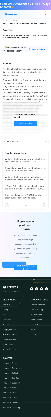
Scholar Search (36, 320)
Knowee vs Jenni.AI (10, 388)
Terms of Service (9, 349)
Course (33, 334)
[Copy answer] (46, 141)
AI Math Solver (36, 315)
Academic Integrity (10, 334)
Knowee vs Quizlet (10, 398)
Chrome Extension (38, 305)
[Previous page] (7, 205)
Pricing (5, 310)
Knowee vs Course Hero (12, 368)
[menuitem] (46, 14)
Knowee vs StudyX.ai (11, 378)
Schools (6, 325)
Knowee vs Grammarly (11, 408)
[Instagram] (36, 288)
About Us (6, 305)
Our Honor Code (9, 339)
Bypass (33, 329)
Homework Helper (38, 310)
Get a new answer (13, 141)
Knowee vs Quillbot (10, 373)
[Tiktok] (46, 288)
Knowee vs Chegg (10, 363)
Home (4, 20)
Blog (5, 315)
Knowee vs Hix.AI (9, 393)
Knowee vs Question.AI (12, 383)
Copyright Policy (9, 329)
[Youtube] (41, 288)
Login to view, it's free (24, 123)
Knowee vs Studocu (10, 403)
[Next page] (44, 205)
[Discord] (31, 288)
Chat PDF (34, 325)
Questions (13, 20)
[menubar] (45, 14)
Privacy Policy (8, 344)
